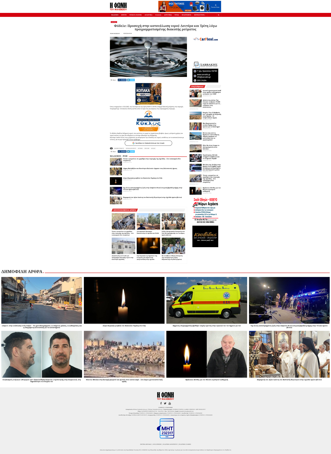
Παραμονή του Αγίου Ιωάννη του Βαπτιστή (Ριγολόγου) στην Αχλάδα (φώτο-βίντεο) (152, 197)
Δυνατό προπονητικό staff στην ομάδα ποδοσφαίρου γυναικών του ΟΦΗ (212, 92)
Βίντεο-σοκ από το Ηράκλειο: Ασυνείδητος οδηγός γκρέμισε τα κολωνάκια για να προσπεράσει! (211, 136)
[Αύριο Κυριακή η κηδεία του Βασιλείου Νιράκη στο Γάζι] (116, 181)
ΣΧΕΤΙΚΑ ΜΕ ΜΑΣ (145, 444)
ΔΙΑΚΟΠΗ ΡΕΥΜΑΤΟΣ (119, 148)
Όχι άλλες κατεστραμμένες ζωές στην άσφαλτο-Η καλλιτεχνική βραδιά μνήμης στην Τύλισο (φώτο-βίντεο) (152, 188)
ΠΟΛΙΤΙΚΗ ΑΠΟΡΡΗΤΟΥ (170, 444)
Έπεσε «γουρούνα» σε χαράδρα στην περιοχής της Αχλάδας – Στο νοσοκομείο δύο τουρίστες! (152, 159)
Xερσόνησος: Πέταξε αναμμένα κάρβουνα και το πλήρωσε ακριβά (211, 156)
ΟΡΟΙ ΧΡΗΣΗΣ (157, 444)
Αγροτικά (168, 15)
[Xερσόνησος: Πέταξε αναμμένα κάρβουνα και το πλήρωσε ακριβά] (196, 158)
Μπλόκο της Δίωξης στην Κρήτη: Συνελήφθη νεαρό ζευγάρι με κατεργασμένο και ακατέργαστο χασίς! (212, 167)
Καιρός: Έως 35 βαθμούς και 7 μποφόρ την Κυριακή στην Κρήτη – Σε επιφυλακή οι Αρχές (212, 115)
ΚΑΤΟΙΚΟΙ (140, 148)
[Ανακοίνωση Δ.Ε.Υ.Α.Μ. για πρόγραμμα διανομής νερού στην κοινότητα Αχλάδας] (123, 246)
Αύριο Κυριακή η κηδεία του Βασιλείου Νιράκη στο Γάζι (142, 178)
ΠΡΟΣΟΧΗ (147, 148)
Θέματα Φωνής (135, 15)
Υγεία (177, 15)
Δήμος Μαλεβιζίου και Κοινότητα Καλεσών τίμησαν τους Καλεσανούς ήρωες (150, 168)
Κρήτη (124, 15)
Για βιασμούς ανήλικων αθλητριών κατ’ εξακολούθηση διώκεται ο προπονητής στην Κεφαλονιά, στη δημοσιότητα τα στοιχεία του (42, 380)
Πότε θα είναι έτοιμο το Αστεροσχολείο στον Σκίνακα (211, 147)
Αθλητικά (148, 15)
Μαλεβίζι (114, 15)
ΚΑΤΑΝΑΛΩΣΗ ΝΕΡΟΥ (131, 148)
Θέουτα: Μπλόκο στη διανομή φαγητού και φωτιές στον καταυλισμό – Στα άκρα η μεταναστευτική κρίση (124, 380)
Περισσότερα (199, 15)
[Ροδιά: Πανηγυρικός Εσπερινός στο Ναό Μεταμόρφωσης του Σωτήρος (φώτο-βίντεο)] (173, 221)
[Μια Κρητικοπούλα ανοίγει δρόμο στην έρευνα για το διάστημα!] (196, 126)
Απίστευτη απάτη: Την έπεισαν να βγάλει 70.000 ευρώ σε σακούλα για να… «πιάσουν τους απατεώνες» (212, 103)
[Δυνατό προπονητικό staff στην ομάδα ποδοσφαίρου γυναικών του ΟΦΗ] (196, 93)
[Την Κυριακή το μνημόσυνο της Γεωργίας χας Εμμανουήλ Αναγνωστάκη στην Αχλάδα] (148, 246)
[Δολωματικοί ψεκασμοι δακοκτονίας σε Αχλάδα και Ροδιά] (148, 221)
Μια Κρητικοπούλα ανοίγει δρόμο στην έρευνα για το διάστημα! (211, 125)
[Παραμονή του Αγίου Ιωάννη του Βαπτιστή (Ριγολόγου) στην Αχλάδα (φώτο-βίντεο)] (116, 200)
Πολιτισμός (186, 15)
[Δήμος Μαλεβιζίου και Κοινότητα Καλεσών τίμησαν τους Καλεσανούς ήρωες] (116, 171)
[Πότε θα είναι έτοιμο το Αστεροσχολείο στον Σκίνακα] (196, 148)
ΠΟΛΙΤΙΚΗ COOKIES (185, 444)
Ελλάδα (158, 15)
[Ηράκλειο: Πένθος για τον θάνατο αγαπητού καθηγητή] (196, 191)
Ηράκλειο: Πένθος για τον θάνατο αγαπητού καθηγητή (212, 189)
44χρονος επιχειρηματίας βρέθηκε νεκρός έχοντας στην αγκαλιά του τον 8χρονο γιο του (207, 326)
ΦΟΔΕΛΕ (153, 148)
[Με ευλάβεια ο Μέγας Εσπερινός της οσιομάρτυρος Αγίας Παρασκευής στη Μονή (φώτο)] (173, 246)
